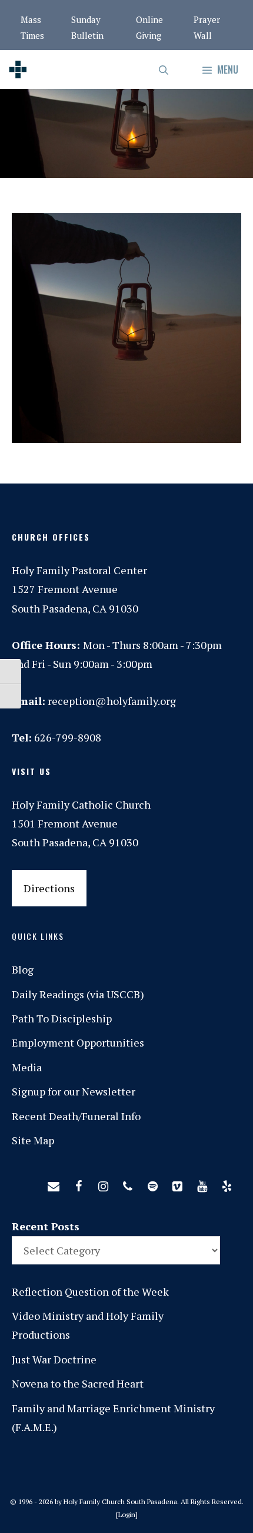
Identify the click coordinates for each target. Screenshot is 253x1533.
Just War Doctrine (54, 1359)
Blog (23, 969)
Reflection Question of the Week (90, 1291)
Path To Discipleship (62, 1018)
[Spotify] (152, 1183)
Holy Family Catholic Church (81, 804)
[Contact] (54, 1183)
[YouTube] (202, 1183)
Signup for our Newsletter (73, 1091)
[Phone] (128, 1183)
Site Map (33, 1140)
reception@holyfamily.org (112, 701)
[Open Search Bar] (164, 69)
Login (126, 1514)
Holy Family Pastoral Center (79, 570)
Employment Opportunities (78, 1042)
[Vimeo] (177, 1183)
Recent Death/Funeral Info (76, 1116)
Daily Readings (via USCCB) (78, 994)
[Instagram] (103, 1183)
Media (27, 1067)
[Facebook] (78, 1183)
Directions (49, 888)
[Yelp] (227, 1183)
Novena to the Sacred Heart (78, 1383)
